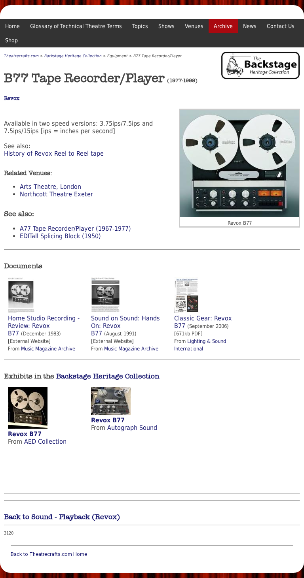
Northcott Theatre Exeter (56, 194)
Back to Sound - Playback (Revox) (62, 516)
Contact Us (280, 26)
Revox (11, 98)
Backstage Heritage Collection (73, 56)
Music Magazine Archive (48, 349)
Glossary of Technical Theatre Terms (76, 26)
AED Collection (45, 441)
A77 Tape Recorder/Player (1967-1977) (75, 228)
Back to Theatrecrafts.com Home (49, 554)
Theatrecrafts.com (21, 56)
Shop (11, 40)
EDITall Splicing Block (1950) (60, 236)
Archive (223, 26)
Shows (166, 26)
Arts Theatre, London (50, 186)
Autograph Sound (132, 427)
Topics (140, 26)
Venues (194, 26)
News (249, 26)
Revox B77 (25, 434)
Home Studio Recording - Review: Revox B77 (44, 325)
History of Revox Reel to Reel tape (54, 153)
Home (12, 26)
